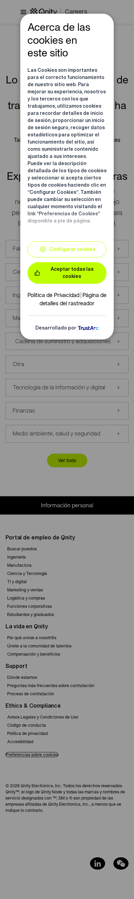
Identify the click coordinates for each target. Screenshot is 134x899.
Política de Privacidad (53, 295)
